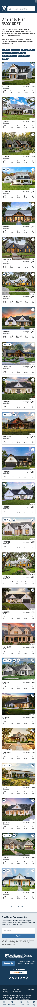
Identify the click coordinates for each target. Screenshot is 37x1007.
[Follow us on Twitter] (21, 977)
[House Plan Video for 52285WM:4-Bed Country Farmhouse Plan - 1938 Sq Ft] (4, 169)
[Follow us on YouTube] (24, 977)
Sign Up (18, 936)
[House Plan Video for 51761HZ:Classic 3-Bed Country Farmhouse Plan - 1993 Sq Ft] (4, 870)
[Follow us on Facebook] (18, 977)
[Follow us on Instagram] (15, 977)
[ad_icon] (4, 8)
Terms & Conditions (17, 990)
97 (22, 906)
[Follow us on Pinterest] (10, 977)
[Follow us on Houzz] (13, 977)
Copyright (30, 989)
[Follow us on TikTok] (27, 977)
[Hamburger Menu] (3, 1002)
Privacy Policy (6, 990)
